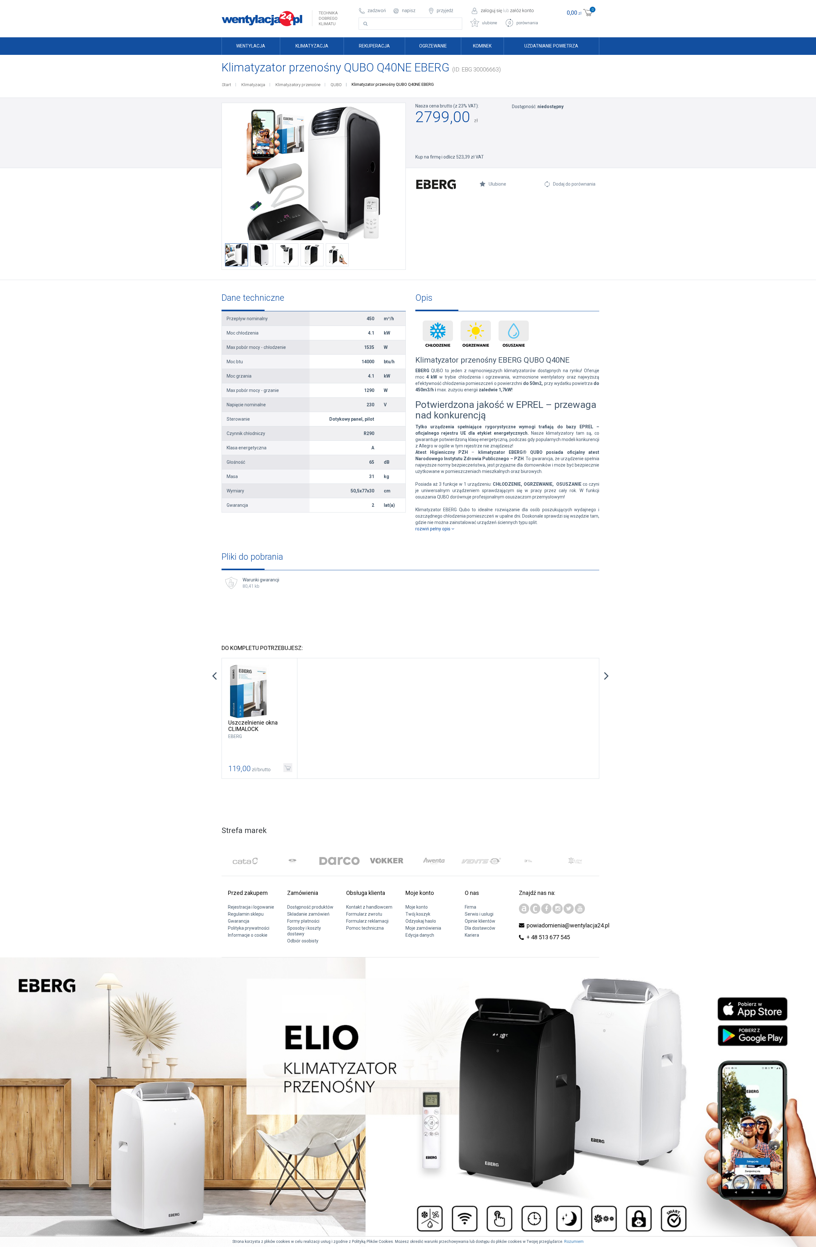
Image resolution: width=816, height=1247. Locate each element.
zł (580, 12)
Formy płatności (303, 921)
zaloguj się (491, 10)
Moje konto (416, 907)
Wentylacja (250, 45)
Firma (470, 907)
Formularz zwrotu (364, 914)
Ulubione (497, 184)
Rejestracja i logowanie (251, 907)
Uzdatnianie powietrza (551, 45)
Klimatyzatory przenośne (297, 84)
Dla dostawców (480, 928)
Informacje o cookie (247, 935)
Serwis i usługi (479, 914)
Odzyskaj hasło (420, 921)
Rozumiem (574, 1241)
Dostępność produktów (310, 907)
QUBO (336, 84)
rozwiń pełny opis (433, 529)
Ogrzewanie (433, 45)
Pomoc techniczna (365, 928)
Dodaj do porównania (574, 184)
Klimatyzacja (311, 45)
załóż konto (522, 10)
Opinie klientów (480, 921)
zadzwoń (377, 10)
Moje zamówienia (423, 928)
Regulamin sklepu (246, 914)
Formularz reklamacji (367, 921)
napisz (408, 10)
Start (226, 84)
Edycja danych (419, 935)
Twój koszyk (417, 914)
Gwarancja (238, 921)
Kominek (482, 45)
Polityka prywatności (248, 928)
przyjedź (445, 10)
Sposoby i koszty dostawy (304, 931)
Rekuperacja (374, 45)
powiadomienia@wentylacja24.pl (568, 925)
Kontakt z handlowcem (369, 907)
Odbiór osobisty (302, 940)
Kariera (472, 935)
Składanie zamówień (308, 914)
